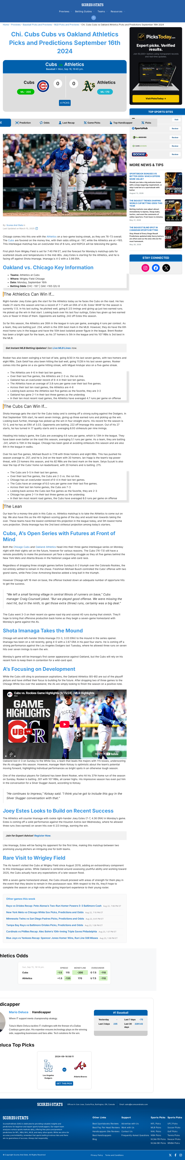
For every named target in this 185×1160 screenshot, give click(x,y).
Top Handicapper (122, 122)
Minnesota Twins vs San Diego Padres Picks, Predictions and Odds (45, 918)
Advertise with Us (130, 1123)
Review (175, 128)
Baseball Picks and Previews (37, 24)
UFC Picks (173, 1123)
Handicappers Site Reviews (105, 1131)
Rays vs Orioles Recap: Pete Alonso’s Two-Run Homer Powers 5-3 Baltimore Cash (53, 905)
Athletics (52, 236)
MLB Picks (156, 1127)
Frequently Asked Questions (135, 1135)
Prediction (25, 122)
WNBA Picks (174, 1143)
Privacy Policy (97, 1155)
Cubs (11, 240)
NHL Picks (156, 1131)
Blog (94, 1139)
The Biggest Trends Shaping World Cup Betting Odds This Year (146, 203)
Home (6, 24)
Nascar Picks (174, 1139)
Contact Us (126, 1131)
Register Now (42, 835)
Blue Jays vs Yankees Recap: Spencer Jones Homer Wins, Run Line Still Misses (52, 938)
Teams (101, 11)
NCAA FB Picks (158, 1139)
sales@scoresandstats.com (136, 1104)
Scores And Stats (15, 225)
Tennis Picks (174, 1135)
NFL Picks (156, 1123)
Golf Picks (172, 1131)
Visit (176, 120)
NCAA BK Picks (158, 1143)
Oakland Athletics (46, 547)
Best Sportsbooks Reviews (105, 1123)
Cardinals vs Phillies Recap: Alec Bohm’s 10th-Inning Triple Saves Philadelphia (51, 931)
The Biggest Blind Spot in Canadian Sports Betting (144, 228)
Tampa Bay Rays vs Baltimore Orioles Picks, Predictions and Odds (44, 925)
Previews (64, 11)
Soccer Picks (174, 1127)
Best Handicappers (101, 1135)
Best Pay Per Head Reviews (106, 1127)
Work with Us (127, 1127)
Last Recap (68, 122)
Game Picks (93, 122)
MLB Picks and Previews (66, 24)
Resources (116, 11)
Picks (148, 122)
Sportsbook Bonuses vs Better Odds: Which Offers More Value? (145, 176)
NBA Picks (156, 1135)
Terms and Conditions (114, 1155)
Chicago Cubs (21, 547)
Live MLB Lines (62, 348)
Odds (47, 122)
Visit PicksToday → (156, 98)
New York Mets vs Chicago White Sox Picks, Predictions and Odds (45, 912)
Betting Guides (83, 11)
